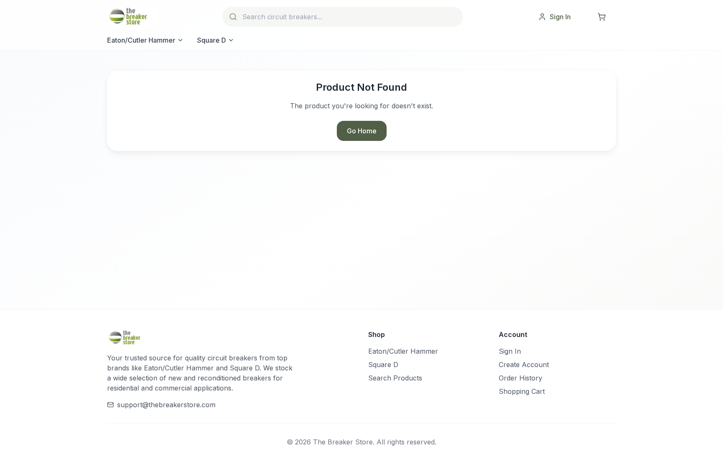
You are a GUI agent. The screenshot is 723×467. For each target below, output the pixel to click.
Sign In (510, 351)
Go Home (362, 131)
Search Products (395, 378)
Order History (520, 378)
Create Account (524, 364)
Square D (211, 40)
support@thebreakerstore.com (166, 405)
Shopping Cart (522, 391)
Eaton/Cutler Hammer (141, 40)
